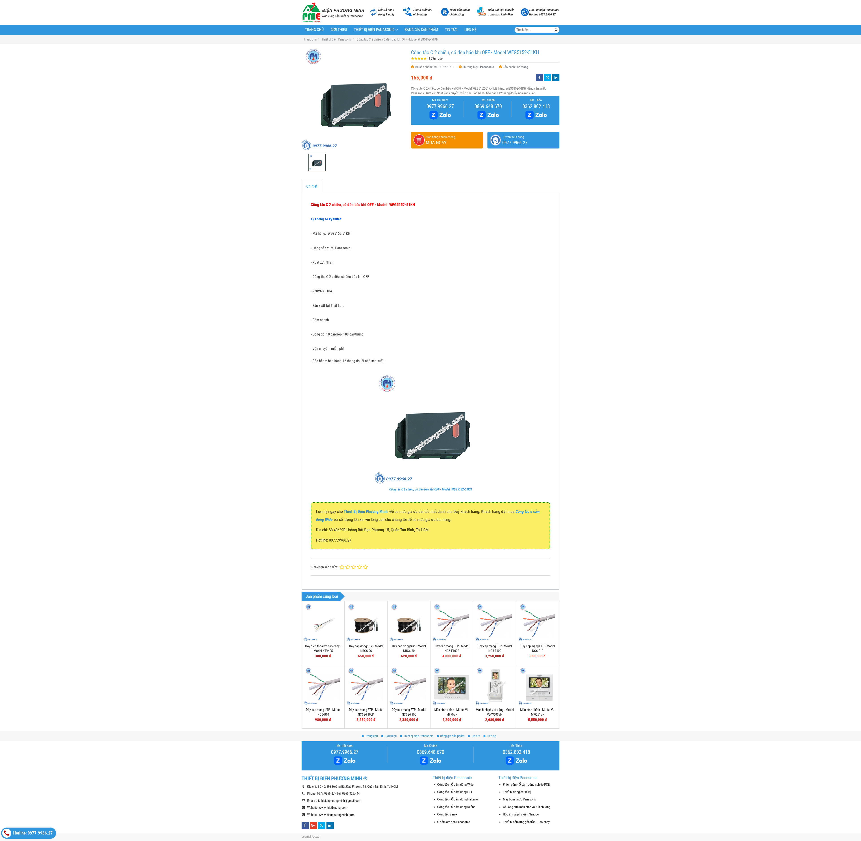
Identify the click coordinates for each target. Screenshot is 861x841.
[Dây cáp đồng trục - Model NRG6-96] (366, 622)
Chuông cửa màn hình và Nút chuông (526, 807)
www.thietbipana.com (333, 808)
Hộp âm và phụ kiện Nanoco (521, 814)
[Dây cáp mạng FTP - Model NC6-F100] (495, 622)
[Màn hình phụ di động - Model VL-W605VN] (495, 686)
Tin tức (451, 30)
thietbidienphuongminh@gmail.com (338, 801)
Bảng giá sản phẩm (421, 30)
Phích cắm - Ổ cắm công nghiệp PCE (526, 785)
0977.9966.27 (440, 106)
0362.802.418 (536, 106)
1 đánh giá (435, 58)
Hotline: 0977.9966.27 (32, 833)
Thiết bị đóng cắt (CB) (517, 792)
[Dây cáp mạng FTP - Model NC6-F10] (538, 622)
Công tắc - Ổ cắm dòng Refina (456, 807)
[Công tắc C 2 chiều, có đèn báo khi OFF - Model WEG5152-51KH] (354, 99)
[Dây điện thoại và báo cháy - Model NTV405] (323, 622)
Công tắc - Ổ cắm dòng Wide (455, 785)
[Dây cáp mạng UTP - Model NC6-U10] (323, 686)
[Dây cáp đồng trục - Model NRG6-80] (409, 622)
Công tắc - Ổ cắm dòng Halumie (457, 799)
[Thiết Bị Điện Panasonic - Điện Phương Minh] (333, 12)
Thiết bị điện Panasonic (374, 30)
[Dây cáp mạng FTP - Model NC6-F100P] (452, 622)
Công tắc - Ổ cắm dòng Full (454, 792)
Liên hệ (470, 30)
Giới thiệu (338, 30)
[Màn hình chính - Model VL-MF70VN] (452, 686)
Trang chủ (314, 30)
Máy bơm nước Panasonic (520, 799)
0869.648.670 (488, 106)
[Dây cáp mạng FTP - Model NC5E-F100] (409, 686)
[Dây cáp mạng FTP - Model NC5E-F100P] (366, 686)
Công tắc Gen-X (447, 814)
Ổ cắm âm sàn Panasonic (453, 822)
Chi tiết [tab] (311, 186)
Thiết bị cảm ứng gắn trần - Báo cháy (526, 822)
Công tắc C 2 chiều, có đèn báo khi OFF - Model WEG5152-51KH (430, 489)
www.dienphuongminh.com (336, 815)
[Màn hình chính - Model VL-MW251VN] (538, 686)
